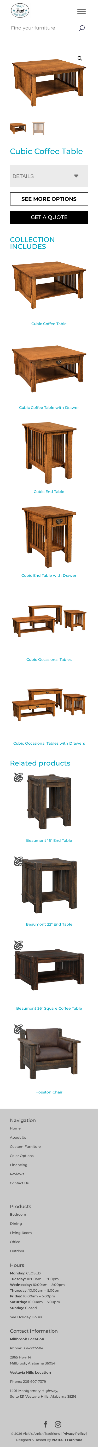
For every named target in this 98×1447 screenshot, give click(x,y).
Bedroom (18, 1214)
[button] (80, 58)
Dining (16, 1223)
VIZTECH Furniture (67, 1440)
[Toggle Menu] (81, 11)
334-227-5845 (34, 1348)
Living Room (21, 1233)
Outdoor (17, 1251)
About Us (18, 1137)
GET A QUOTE (49, 217)
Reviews (17, 1174)
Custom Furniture (25, 1146)
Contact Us (19, 1183)
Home (15, 1128)
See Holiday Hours (26, 1317)
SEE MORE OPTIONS (49, 199)
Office (15, 1242)
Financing (18, 1165)
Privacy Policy (73, 1434)
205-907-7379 (34, 1381)
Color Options (22, 1156)
